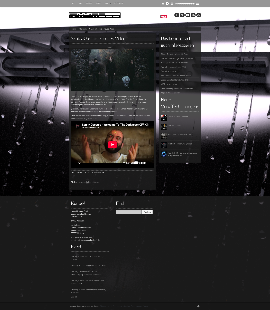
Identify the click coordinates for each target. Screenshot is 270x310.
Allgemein (83, 28)
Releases (89, 3)
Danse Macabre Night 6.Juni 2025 (175, 79)
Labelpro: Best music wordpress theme (84, 306)
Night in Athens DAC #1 (170, 92)
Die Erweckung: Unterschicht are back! (177, 88)
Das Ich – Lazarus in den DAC (173, 67)
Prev (172, 3)
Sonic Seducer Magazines (81, 118)
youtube (198, 15)
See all (74, 296)
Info (106, 3)
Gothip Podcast (118, 3)
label (88, 172)
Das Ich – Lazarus (168, 71)
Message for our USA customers (174, 62)
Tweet (109, 47)
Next (163, 3)
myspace (187, 15)
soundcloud (193, 15)
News (80, 3)
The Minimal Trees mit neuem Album (176, 75)
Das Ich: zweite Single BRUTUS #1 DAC (177, 58)
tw (182, 15)
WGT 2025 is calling (169, 84)
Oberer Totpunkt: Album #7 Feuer (174, 54)
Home (72, 3)
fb (176, 15)
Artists (98, 3)
